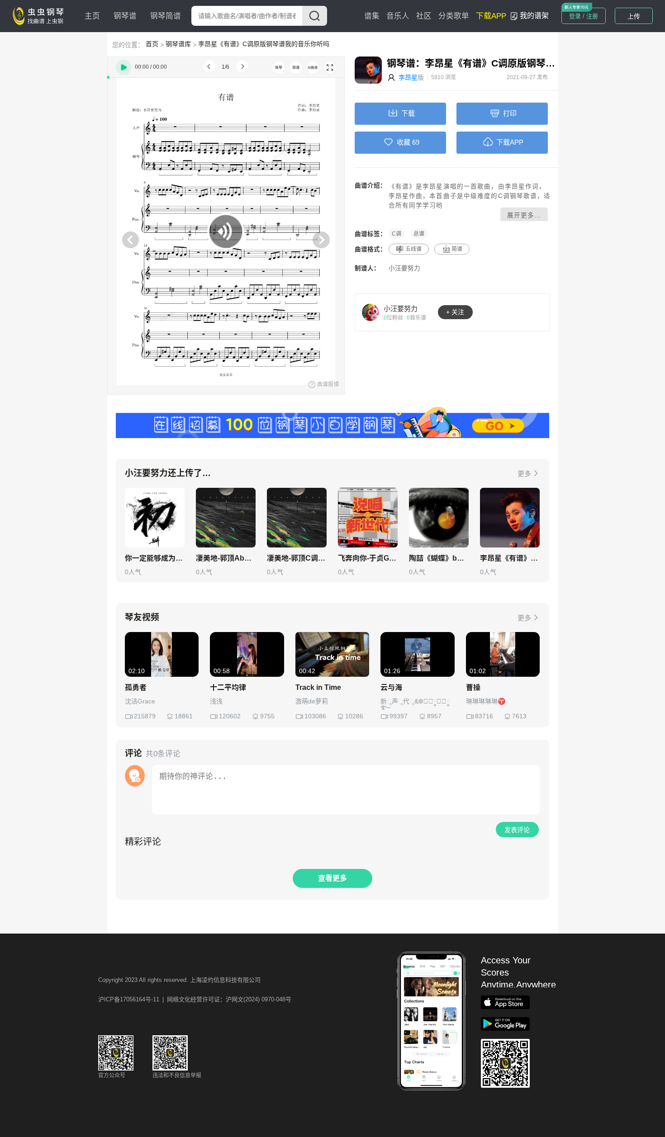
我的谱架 (534, 15)
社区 (424, 16)
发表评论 (517, 830)
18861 (184, 716)
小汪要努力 (404, 268)
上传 (633, 16)
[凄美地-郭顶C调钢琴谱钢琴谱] (297, 517)
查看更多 (332, 878)
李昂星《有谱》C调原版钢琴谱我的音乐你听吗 (263, 44)
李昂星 (408, 77)
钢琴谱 (125, 16)
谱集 (372, 16)
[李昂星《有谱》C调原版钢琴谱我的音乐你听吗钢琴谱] (510, 517)
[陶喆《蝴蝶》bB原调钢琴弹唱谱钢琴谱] (439, 517)
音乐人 (397, 16)
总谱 (418, 234)
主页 (92, 16)
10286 (354, 716)
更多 (524, 473)
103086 (315, 716)
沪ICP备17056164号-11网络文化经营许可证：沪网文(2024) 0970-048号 (194, 999)
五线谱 (413, 249)
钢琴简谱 (165, 16)
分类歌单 (453, 16)
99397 (399, 716)
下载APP (491, 16)
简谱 (456, 249)
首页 (152, 44)
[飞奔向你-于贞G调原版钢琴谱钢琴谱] (368, 517)
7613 (519, 716)
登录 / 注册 (583, 16)
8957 (434, 716)
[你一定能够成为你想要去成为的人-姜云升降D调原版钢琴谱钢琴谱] (155, 517)
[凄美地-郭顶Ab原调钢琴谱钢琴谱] (226, 517)
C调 (396, 234)
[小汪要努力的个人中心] (370, 312)
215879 (145, 716)
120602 (230, 716)
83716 (484, 716)
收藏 (403, 142)
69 (415, 142)
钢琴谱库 (178, 44)
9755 (267, 716)
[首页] (40, 15)
